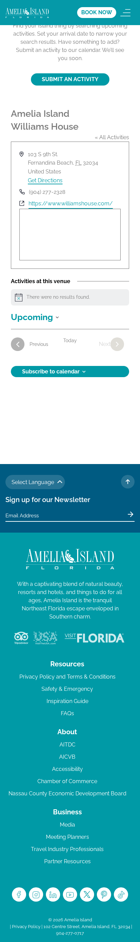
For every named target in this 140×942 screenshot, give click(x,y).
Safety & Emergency (67, 689)
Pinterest (104, 894)
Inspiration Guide (67, 701)
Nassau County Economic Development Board (67, 793)
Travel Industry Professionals (67, 849)
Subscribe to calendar (51, 371)
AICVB (67, 757)
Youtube (70, 894)
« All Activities (112, 137)
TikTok (121, 894)
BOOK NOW (96, 12)
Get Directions (45, 180)
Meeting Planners (67, 837)
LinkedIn (53, 894)
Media (67, 824)
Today (70, 340)
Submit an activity (70, 79)
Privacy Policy (26, 926)
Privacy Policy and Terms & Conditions (67, 676)
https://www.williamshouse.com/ (71, 203)
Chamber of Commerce (67, 781)
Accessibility (67, 769)
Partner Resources (67, 861)
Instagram (36, 894)
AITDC (67, 744)
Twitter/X (87, 894)
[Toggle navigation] (125, 12)
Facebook (19, 894)
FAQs (67, 713)
